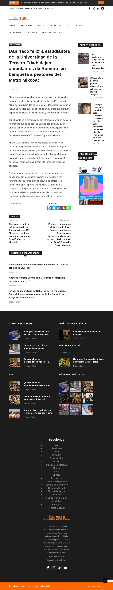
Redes (56, 468)
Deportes (56, 455)
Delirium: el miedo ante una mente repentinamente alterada (37, 399)
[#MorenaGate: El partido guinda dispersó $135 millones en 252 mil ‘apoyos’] (83, 83)
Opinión (41, 26)
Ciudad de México (76, 26)
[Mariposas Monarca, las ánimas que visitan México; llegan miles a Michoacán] (65, 363)
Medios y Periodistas (56, 465)
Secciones (26, 26)
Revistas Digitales (52, 32)
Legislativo (56, 26)
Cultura (56, 452)
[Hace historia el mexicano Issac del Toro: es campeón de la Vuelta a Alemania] (87, 414)
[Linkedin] (59, 208)
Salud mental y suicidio (70, 345)
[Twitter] (54, 208)
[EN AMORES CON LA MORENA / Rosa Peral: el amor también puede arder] (87, 403)
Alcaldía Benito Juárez (56, 498)
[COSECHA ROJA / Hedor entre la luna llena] (64, 403)
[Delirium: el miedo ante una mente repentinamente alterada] (15, 400)
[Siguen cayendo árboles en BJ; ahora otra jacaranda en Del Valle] (75, 403)
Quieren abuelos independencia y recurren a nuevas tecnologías (37, 362)
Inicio (13, 26)
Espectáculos (56, 458)
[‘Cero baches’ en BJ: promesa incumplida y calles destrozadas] (83, 59)
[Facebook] (49, 208)
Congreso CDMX (56, 488)
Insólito (56, 461)
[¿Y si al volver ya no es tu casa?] (75, 414)
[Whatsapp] (68, 208)
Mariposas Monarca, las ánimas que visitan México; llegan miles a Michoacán (88, 362)
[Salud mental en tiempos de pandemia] (65, 335)
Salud (56, 471)
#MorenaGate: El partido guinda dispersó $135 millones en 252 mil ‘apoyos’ (97, 86)
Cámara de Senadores (56, 485)
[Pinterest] (63, 208)
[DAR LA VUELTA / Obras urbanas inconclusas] (15, 349)
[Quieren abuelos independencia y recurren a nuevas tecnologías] (15, 363)
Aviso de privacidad (96, 586)
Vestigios (32, 32)
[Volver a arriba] (105, 580)
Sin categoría (15, 45)
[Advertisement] (95, 229)
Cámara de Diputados (56, 481)
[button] (99, 2)
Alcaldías (56, 501)
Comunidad (16, 32)
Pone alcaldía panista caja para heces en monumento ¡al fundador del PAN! (54, 3)
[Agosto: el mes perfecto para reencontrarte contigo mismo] (15, 414)
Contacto (49, 8)
